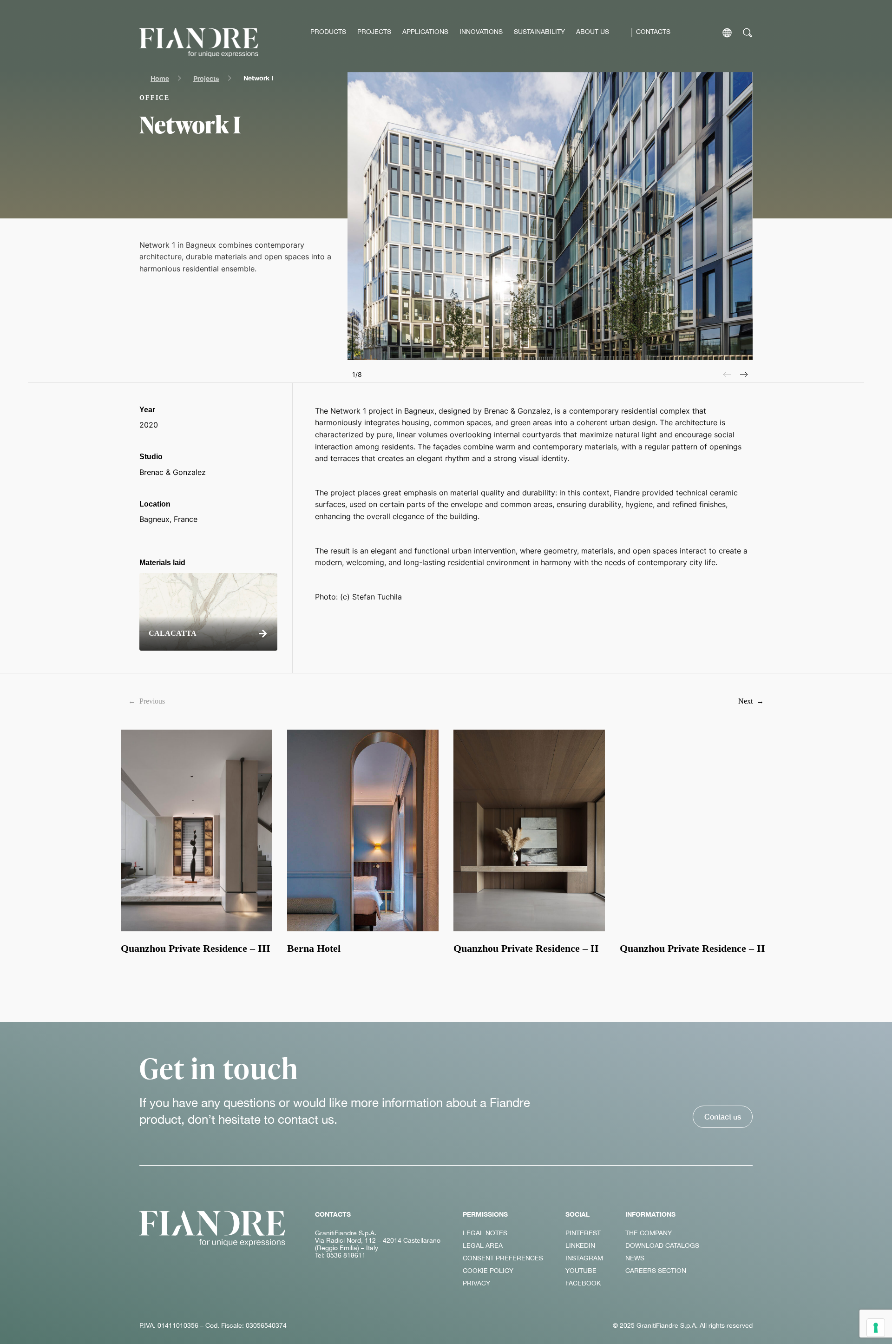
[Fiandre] (198, 42)
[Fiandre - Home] (212, 1228)
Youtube (581, 1270)
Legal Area (483, 1245)
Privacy (476, 1283)
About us (592, 31)
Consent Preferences (503, 1258)
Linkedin (580, 1245)
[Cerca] (748, 33)
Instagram (584, 1258)
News (634, 1258)
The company (648, 1233)
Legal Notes (485, 1233)
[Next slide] (744, 374)
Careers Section (655, 1270)
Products (328, 31)
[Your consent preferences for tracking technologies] (876, 1328)
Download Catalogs (662, 1245)
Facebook (583, 1283)
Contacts (653, 31)
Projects (374, 31)
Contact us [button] (722, 1116)
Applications (425, 31)
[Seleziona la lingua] (727, 33)
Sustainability (539, 31)
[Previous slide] (727, 374)
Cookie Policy (488, 1270)
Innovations (481, 31)
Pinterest (583, 1233)
